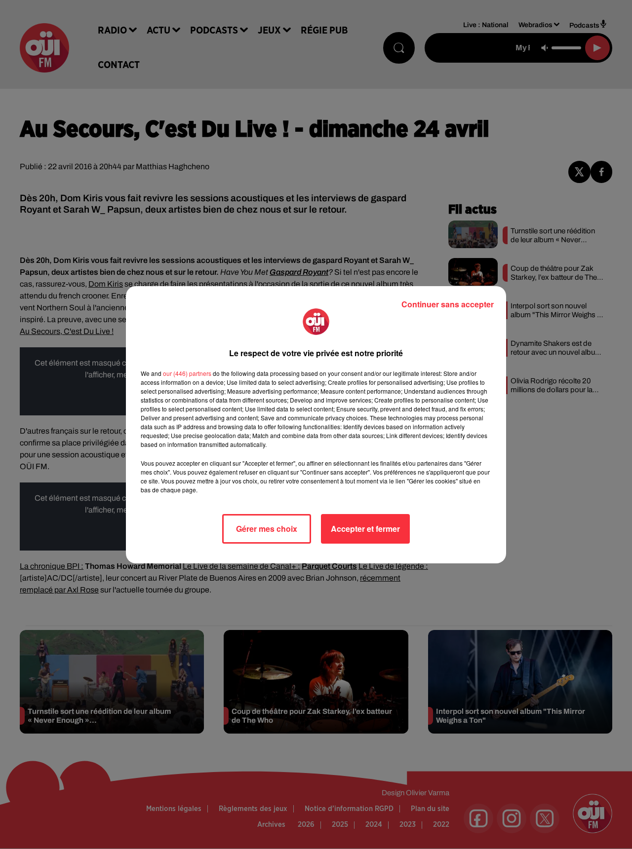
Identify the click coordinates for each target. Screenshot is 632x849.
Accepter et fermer (365, 528)
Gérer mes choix (266, 528)
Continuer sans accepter (447, 304)
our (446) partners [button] (187, 373)
